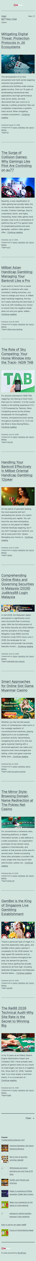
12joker (9, 555)
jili (8, 132)
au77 (8, 247)
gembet (9, 988)
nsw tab (10, 442)
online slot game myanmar (16, 771)
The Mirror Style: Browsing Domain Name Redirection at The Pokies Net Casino (17, 800)
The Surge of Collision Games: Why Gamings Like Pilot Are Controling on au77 (16, 161)
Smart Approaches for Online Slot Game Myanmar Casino (17, 685)
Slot (27, 127)
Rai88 (9, 1095)
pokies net (10, 881)
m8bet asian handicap (15, 329)
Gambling (21, 127)
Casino (15, 127)
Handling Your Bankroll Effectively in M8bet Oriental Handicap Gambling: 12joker (17, 470)
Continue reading (15, 232)
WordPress (22, 1253)
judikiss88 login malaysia (16, 661)
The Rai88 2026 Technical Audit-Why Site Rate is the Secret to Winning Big (17, 1016)
